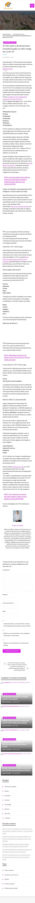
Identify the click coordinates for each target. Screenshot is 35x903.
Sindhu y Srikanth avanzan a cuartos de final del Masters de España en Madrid (16, 769)
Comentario (6, 570)
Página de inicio (7, 34)
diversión (7, 813)
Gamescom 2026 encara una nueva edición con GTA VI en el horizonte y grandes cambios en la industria (16, 839)
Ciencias (7, 800)
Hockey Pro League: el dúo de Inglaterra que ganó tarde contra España (14, 744)
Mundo (7, 791)
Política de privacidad (11, 888)
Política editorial (10, 884)
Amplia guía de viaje (18, 467)
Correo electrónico (8, 603)
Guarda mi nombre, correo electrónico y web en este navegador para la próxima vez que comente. (17, 625)
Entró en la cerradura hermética (20, 206)
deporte (7, 809)
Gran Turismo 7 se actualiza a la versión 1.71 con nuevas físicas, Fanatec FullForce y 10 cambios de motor (17, 831)
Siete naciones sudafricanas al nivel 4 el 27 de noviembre (15, 259)
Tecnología (8, 804)
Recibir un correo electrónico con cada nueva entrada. (15, 644)
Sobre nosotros (9, 870)
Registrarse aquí (8, 69)
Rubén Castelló (6, 702)
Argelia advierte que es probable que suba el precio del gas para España (15, 722)
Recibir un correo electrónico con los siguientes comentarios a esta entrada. (16, 634)
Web (4, 611)
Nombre (5, 594)
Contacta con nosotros (11, 875)
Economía (7, 795)
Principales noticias (18, 34)
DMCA (7, 879)
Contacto (7, 818)
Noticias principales (10, 786)
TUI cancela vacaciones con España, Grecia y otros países (15, 698)
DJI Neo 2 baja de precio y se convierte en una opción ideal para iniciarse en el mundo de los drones (16, 857)
